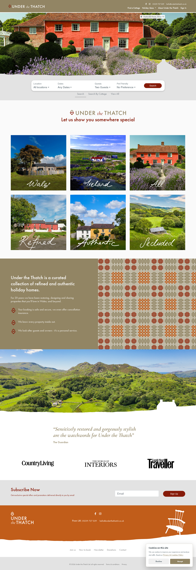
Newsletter (99, 549)
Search (152, 85)
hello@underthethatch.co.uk (176, 4)
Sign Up (174, 493)
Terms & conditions (112, 564)
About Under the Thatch (168, 8)
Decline (159, 561)
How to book (85, 549)
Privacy (124, 564)
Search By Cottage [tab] (97, 93)
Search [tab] (80, 93)
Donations (111, 549)
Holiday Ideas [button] (148, 8)
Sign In (183, 8)
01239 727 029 (158, 4)
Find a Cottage (134, 8)
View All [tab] (115, 93)
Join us (73, 549)
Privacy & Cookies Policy (173, 555)
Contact (122, 549)
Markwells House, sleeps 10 (153, 16)
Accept (180, 561)
